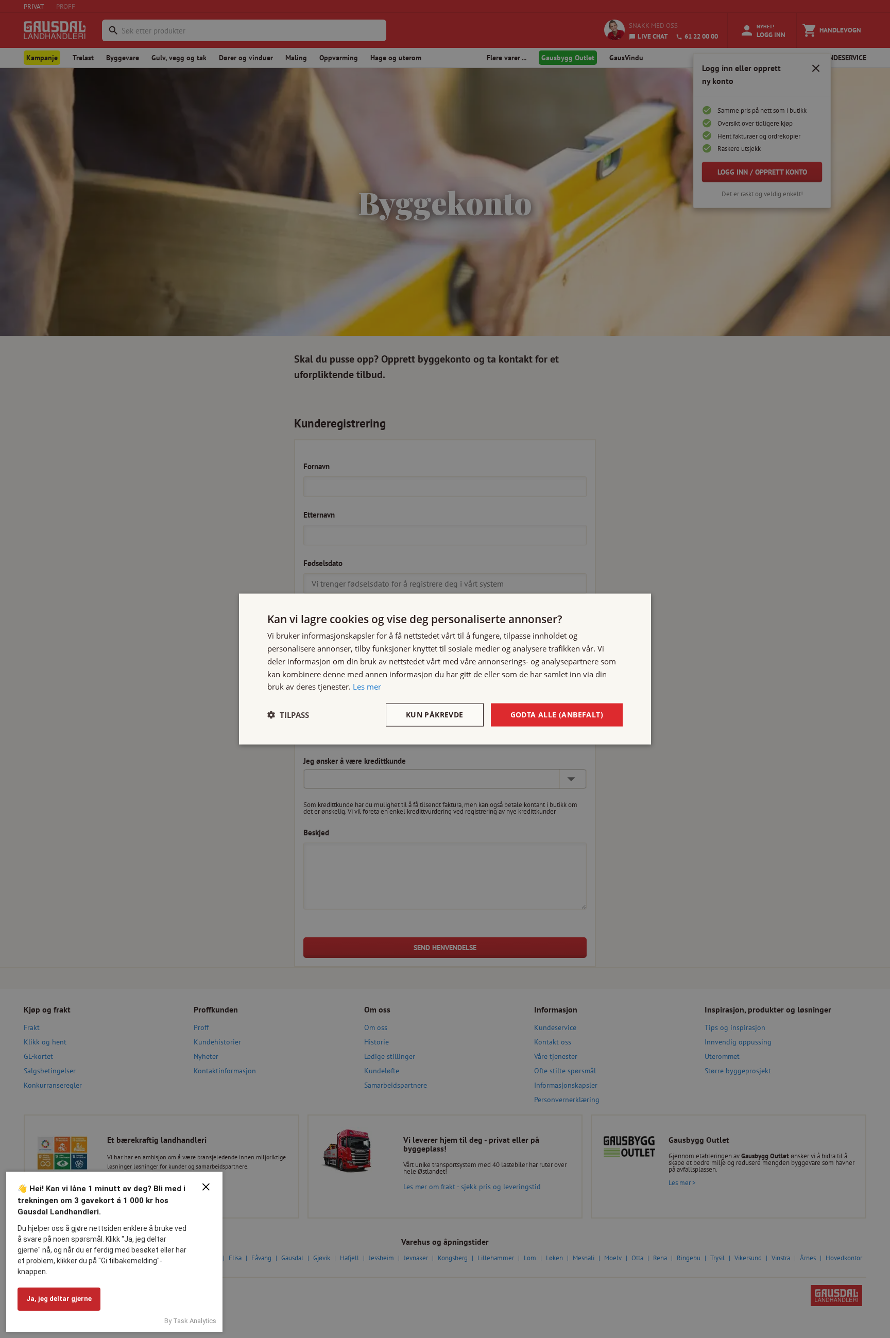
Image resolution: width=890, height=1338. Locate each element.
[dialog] (445, 669)
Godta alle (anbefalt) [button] (556, 714)
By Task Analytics (190, 1321)
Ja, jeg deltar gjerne (59, 1298)
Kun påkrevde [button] (435, 714)
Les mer (367, 686)
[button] (288, 715)
